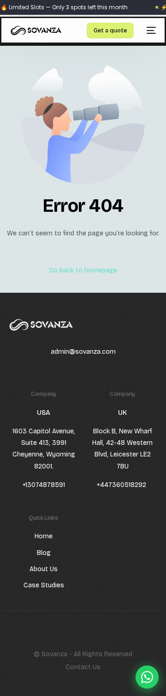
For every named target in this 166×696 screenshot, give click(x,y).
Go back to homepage (83, 270)
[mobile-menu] (149, 30)
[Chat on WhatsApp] (147, 677)
